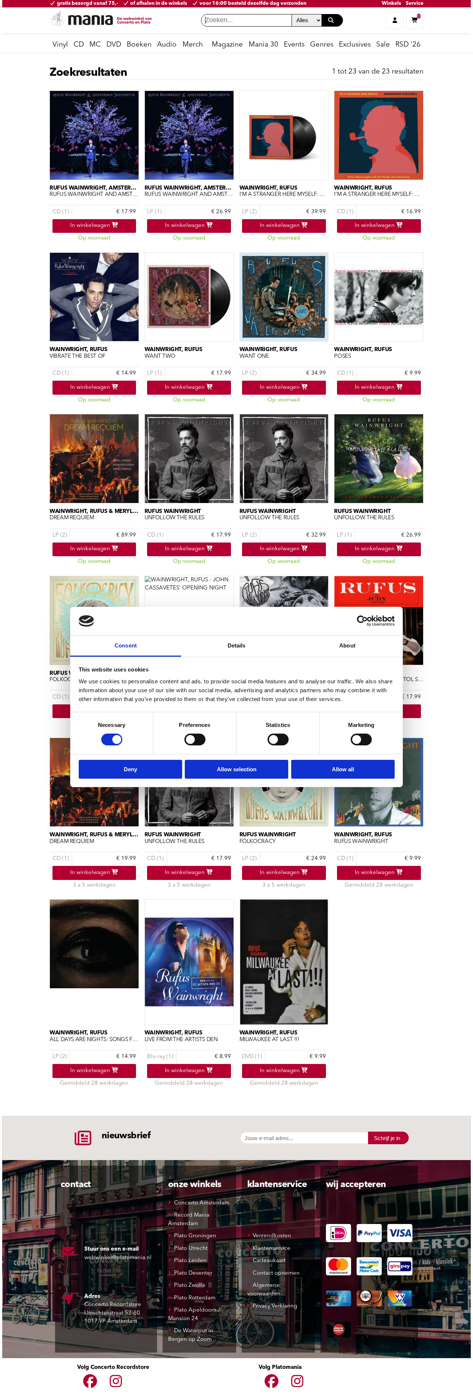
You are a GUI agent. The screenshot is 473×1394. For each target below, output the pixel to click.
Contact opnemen (276, 1273)
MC (95, 44)
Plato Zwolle (189, 1285)
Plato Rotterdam (194, 1298)
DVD (113, 44)
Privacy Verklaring (275, 1306)
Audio (167, 44)
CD (79, 44)
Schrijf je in (387, 1138)
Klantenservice (271, 1248)
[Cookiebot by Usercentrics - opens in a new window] (362, 620)
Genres (321, 44)
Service (414, 3)
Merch (193, 44)
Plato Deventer (193, 1273)
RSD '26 (408, 44)
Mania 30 (263, 44)
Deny (130, 769)
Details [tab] (237, 645)
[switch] (194, 739)
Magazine (227, 44)
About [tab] (347, 645)
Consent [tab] (126, 645)
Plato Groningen (195, 1236)
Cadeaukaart (269, 1261)
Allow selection (236, 769)
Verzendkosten (272, 1236)
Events (294, 44)
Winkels (391, 3)
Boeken (139, 44)
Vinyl (60, 44)
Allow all (343, 769)
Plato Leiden (190, 1261)
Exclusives (355, 44)
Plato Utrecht (191, 1248)
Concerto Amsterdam (201, 1203)
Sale (383, 44)
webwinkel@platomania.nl (118, 1258)
